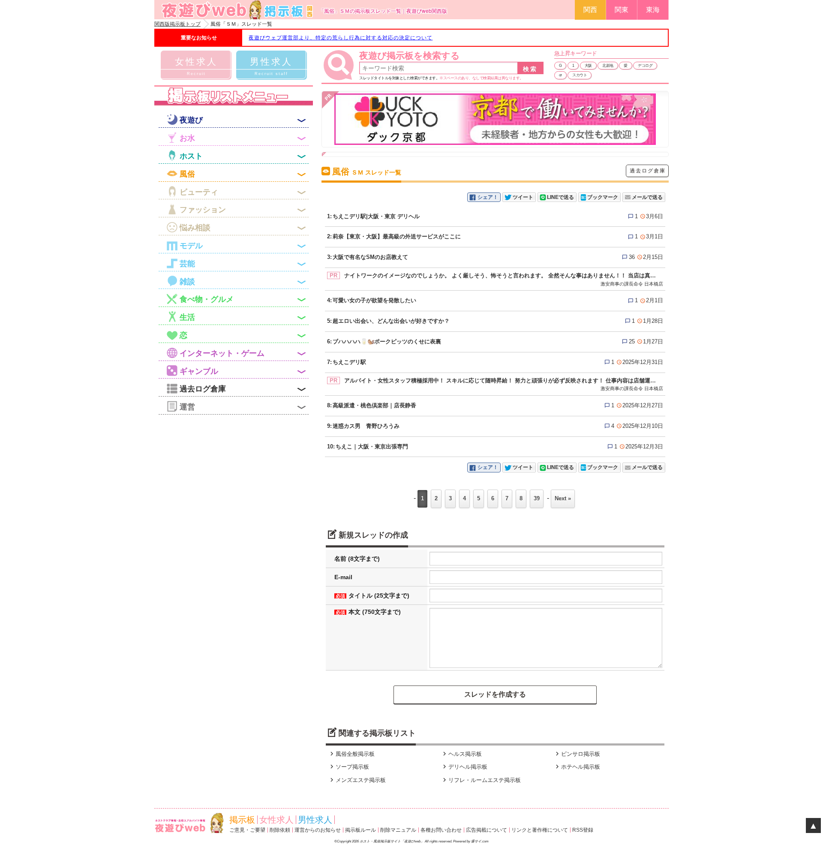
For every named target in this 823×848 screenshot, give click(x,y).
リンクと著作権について (539, 830)
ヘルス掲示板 (461, 754)
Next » (563, 498)
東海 (653, 9)
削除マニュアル (398, 830)
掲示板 (242, 819)
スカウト (579, 75)
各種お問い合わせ (441, 830)
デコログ (645, 65)
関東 (621, 9)
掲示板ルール (360, 830)
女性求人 (276, 819)
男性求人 (315, 819)
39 (537, 498)
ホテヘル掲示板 (576, 767)
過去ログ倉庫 (648, 171)
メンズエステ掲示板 (357, 780)
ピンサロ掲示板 (576, 754)
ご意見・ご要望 (247, 830)
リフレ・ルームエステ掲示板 (481, 780)
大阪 (588, 65)
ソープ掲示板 (348, 767)
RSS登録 (582, 830)
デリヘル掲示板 (464, 767)
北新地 (607, 65)
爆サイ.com (480, 841)
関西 (590, 9)
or (560, 75)
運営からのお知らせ (317, 830)
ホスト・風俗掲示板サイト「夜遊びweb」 (392, 841)
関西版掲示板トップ (177, 24)
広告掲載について (486, 830)
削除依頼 (280, 830)
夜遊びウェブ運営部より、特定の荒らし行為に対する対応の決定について (341, 38)
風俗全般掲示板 (351, 754)
